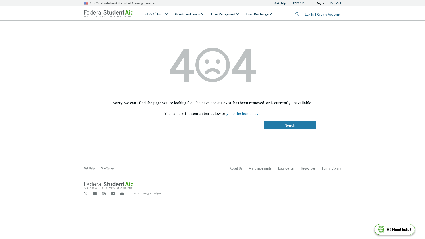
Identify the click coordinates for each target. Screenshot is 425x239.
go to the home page (243, 113)
